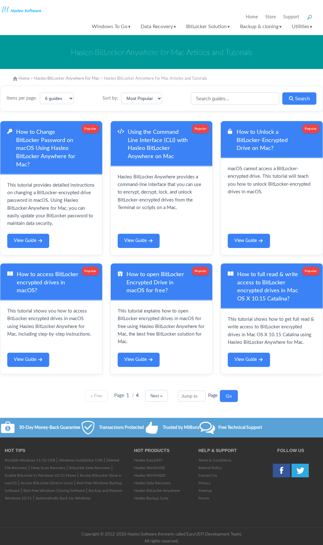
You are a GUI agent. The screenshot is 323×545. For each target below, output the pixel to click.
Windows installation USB (81, 460)
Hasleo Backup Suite (151, 498)
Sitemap (205, 490)
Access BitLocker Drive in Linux (47, 483)
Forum (203, 498)
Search (302, 98)
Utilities (302, 26)
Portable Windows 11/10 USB (30, 460)
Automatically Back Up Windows (63, 498)
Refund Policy (210, 468)
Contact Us (207, 475)
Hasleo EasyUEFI (148, 460)
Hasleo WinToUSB (149, 468)
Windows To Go (111, 26)
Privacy (204, 483)
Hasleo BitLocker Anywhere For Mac (66, 79)
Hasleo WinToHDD (150, 475)
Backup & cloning (261, 26)
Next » (156, 395)
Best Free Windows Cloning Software (54, 490)
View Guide (25, 240)
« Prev (97, 395)
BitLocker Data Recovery (89, 468)
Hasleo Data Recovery (152, 483)
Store (270, 17)
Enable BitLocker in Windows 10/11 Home (40, 475)
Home (252, 17)
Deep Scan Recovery (48, 468)
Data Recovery (159, 26)
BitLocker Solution (208, 26)
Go (229, 396)
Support (291, 17)
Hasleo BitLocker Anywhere (157, 490)
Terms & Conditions (214, 460)
